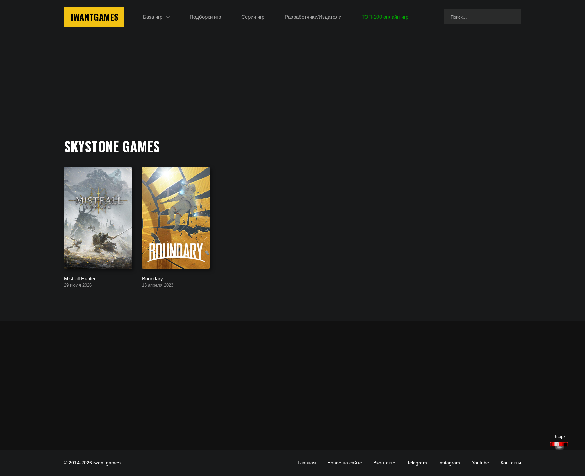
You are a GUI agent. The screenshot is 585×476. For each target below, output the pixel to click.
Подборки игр (205, 17)
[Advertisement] (292, 385)
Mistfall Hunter (80, 278)
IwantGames (94, 16)
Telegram (417, 463)
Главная (307, 463)
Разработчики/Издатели (313, 17)
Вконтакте (384, 463)
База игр (152, 17)
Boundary (152, 278)
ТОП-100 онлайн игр (385, 17)
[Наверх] (559, 446)
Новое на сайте (344, 463)
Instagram (449, 463)
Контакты (511, 463)
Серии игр (252, 17)
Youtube (480, 463)
